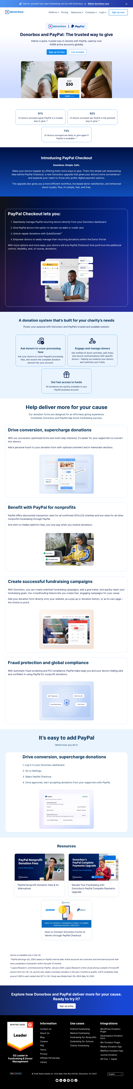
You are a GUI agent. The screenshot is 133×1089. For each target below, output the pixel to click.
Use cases (77, 1023)
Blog (42, 1037)
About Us (44, 1033)
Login (102, 12)
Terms (43, 1049)
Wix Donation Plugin (110, 1042)
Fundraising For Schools (82, 1041)
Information (48, 1023)
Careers (44, 1041)
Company (90, 12)
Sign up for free (57, 52)
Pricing (64, 12)
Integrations (109, 1023)
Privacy (43, 1054)
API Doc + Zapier (108, 1059)
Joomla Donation (108, 1055)
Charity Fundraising (79, 1045)
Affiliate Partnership (50, 1058)
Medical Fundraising (80, 1033)
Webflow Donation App (111, 1050)
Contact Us (45, 1029)
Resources (76, 12)
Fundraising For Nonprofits (83, 1037)
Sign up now (118, 12)
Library (43, 1062)
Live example (77, 52)
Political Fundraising (80, 1029)
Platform (53, 12)
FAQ (42, 1045)
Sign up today (66, 1006)
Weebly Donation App (111, 1046)
